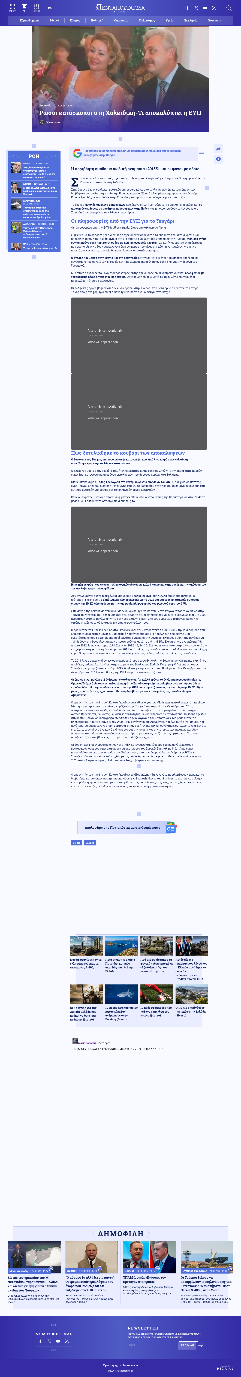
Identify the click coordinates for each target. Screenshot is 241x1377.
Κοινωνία (214, 20)
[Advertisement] (139, 893)
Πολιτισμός (147, 20)
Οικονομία (121, 20)
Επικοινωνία (130, 1365)
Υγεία (170, 20)
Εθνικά (54, 20)
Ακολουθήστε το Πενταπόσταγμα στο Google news (122, 827)
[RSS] (214, 8)
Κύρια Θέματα (29, 20)
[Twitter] (196, 8)
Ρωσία (76, 842)
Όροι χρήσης (110, 1365)
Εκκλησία (191, 20)
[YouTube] (205, 8)
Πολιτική (97, 20)
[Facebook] (187, 8)
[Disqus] (139, 1081)
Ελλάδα (90, 842)
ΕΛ (50, 8)
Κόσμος (75, 20)
